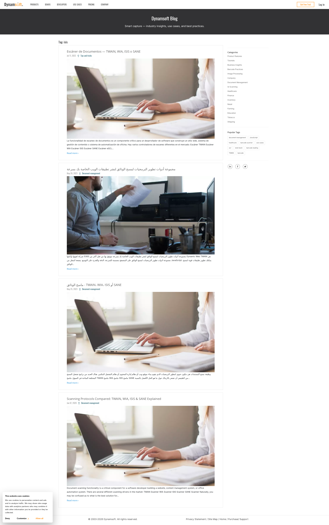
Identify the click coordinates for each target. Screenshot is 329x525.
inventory (231, 100)
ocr (230, 148)
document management (237, 82)
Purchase (233, 519)
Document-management (90, 173)
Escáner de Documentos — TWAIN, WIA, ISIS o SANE (103, 51)
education (231, 113)
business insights (234, 65)
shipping (231, 122)
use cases (260, 143)
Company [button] (104, 4)
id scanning (232, 87)
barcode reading (252, 148)
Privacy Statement (196, 519)
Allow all (39, 518)
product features (234, 56)
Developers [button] (62, 4)
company (231, 78)
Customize (21, 518)
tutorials (231, 60)
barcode (241, 153)
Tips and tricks (85, 55)
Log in (322, 4)
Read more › (73, 153)
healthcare (232, 91)
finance (230, 95)
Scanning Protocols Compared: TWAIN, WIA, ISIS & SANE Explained (114, 399)
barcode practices (235, 69)
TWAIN (231, 153)
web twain (239, 148)
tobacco (231, 117)
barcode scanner (246, 143)
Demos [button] (48, 4)
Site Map (213, 519)
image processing (235, 74)
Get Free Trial (305, 4)
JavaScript (254, 137)
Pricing (91, 4)
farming (230, 108)
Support (244, 519)
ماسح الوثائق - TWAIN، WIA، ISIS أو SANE (94, 285)
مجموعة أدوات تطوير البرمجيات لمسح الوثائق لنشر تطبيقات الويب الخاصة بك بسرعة (121, 169)
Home (223, 519)
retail (229, 104)
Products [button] (34, 4)
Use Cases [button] (77, 4)
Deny (7, 518)
